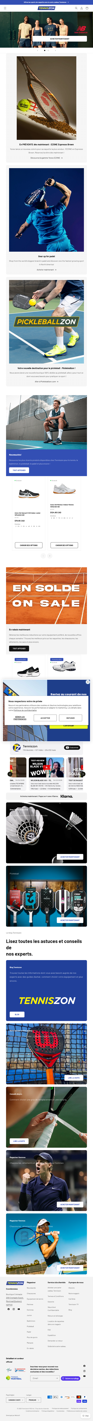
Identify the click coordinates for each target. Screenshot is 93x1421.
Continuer (68, 725)
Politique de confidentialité (25, 710)
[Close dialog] (88, 682)
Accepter (45, 718)
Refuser (70, 718)
